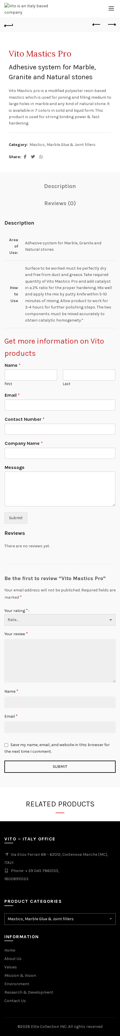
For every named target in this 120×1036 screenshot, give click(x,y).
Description (60, 186)
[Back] (8, 24)
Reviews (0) (60, 203)
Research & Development (28, 992)
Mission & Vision (20, 975)
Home (9, 950)
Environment (16, 983)
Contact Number (25, 419)
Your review (16, 633)
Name (13, 365)
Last (66, 384)
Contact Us (15, 1000)
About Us (13, 958)
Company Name (24, 443)
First (8, 384)
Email (12, 395)
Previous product (96, 24)
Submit (16, 517)
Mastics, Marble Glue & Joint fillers (62, 144)
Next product (111, 24)
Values (10, 967)
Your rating (16, 610)
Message (14, 467)
